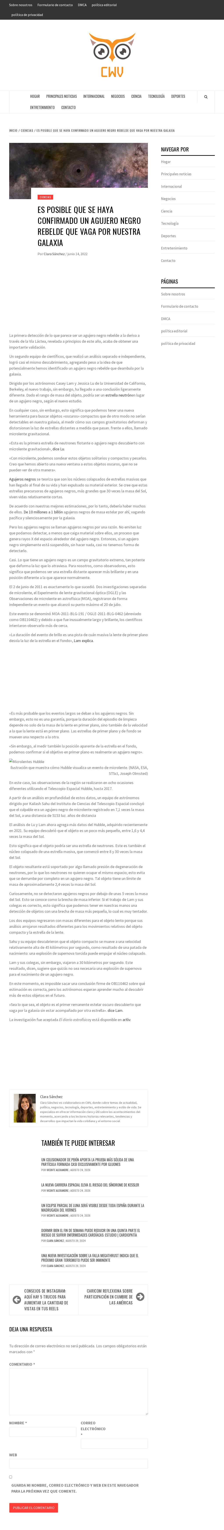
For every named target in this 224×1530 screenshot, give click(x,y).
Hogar (35, 96)
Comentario (22, 1364)
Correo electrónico (92, 1428)
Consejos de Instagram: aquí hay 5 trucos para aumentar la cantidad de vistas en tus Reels (46, 1299)
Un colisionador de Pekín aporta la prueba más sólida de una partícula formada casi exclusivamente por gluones (87, 1162)
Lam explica (83, 640)
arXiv (126, 1019)
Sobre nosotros (20, 5)
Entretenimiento (42, 107)
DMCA (82, 5)
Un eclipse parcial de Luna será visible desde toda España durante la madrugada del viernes (92, 1208)
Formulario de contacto (55, 5)
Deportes (178, 96)
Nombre (18, 1422)
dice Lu (58, 448)
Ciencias (45, 197)
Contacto (68, 107)
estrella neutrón (118, 395)
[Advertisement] (78, 299)
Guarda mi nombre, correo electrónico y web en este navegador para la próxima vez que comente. (75, 1488)
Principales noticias (61, 96)
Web (13, 1454)
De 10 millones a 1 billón (43, 511)
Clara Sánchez (54, 254)
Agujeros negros (22, 479)
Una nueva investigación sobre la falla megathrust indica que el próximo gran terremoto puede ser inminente (89, 1258)
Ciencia (136, 96)
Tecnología (156, 96)
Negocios (118, 96)
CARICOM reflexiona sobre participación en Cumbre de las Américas (108, 1296)
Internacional (94, 96)
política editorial (104, 5)
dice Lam (115, 1010)
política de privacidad (27, 14)
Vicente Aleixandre (58, 1170)
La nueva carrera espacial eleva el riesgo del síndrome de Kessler (90, 1185)
